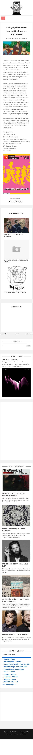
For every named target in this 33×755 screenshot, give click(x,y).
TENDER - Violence (11, 677)
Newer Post (4, 334)
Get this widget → (9, 684)
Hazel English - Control (12, 662)
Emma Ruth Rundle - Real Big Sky (17, 664)
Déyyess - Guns (10, 679)
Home (17, 334)
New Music (13, 731)
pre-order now (8, 125)
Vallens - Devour (10, 674)
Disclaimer (24, 734)
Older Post (29, 334)
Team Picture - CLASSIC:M (14, 669)
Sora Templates (16, 749)
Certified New (24, 731)
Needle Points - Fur (11, 682)
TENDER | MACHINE (10, 360)
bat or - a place (9, 672)
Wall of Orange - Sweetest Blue (15, 667)
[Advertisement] (15, 430)
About (16, 734)
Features (8, 734)
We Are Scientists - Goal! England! (15, 634)
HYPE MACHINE (9, 655)
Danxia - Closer (9, 659)
